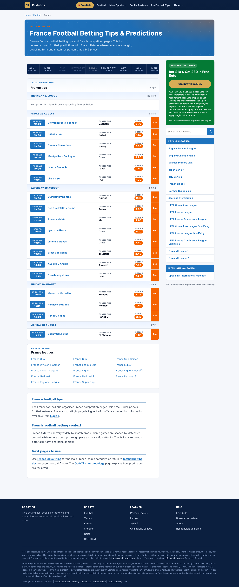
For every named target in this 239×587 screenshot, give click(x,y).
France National (40, 376)
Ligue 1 (54, 415)
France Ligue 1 (124, 364)
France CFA (38, 359)
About (179, 523)
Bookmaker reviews (187, 518)
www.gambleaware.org (124, 558)
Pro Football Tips (160, 5)
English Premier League (182, 148)
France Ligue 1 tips (49, 458)
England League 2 (178, 258)
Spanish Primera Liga (180, 162)
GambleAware (99, 581)
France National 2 (83, 376)
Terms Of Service (62, 581)
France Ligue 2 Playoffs (129, 370)
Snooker (89, 528)
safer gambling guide (175, 558)
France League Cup (84, 364)
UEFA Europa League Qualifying (186, 233)
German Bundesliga (179, 191)
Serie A (134, 523)
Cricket (88, 523)
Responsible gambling (188, 528)
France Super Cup (83, 382)
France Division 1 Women (45, 364)
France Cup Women (126, 359)
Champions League (141, 528)
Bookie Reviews (139, 5)
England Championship (181, 155)
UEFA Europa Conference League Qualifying (187, 242)
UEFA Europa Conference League (187, 219)
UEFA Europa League (180, 212)
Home (28, 15)
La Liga (134, 518)
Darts (87, 533)
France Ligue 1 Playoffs (44, 370)
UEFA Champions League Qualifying (188, 226)
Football (101, 5)
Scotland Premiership (180, 198)
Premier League (139, 513)
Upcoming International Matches (187, 275)
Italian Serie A (176, 169)
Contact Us (86, 581)
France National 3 (125, 376)
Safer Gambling (114, 581)
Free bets (181, 513)
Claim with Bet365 (190, 83)
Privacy (75, 581)
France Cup (80, 359)
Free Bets (86, 5)
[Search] (210, 131)
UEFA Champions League (182, 205)
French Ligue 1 (176, 183)
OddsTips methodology (89, 463)
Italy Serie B (175, 176)
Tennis (88, 518)
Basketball (90, 539)
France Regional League (45, 382)
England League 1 (178, 251)
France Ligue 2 (82, 370)
